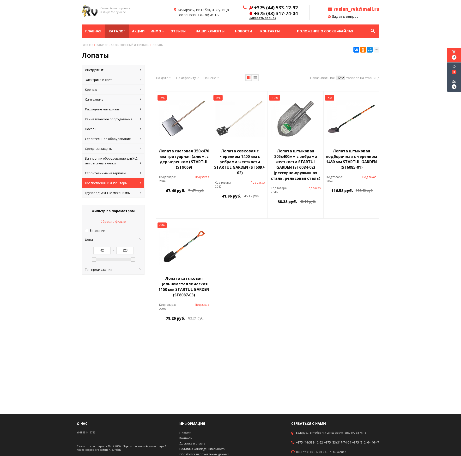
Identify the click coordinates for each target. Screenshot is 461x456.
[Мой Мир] (370, 50)
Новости (243, 31)
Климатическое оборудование (109, 119)
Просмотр (196, 201)
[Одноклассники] (363, 50)
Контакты (270, 31)
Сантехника (94, 99)
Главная (93, 31)
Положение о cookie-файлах (325, 31)
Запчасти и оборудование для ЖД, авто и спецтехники (111, 160)
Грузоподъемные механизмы (108, 193)
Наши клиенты (210, 31)
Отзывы (178, 31)
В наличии (97, 230)
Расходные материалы (102, 109)
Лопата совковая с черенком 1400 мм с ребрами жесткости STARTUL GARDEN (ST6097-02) (240, 161)
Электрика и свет (98, 80)
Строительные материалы (105, 173)
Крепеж (91, 89)
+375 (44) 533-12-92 (309, 442)
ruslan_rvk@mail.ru (355, 9)
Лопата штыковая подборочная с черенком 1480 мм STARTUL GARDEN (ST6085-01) (351, 159)
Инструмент (94, 70)
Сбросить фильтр (113, 222)
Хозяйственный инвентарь (106, 183)
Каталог (117, 31)
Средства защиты (99, 148)
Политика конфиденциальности (202, 449)
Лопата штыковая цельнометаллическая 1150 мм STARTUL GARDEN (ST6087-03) (183, 287)
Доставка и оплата (192, 443)
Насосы (90, 129)
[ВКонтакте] (356, 50)
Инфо (156, 31)
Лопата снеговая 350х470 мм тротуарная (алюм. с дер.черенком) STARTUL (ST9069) (184, 159)
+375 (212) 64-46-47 (365, 442)
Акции (138, 31)
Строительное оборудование (108, 139)
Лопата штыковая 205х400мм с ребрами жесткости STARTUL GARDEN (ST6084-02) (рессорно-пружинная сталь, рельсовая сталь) (295, 164)
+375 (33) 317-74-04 (337, 442)
